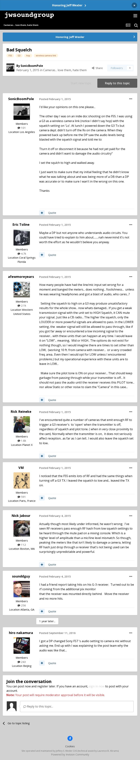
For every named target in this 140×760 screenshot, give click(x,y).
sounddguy (21, 576)
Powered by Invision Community (70, 754)
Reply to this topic (117, 83)
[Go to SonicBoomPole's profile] (10, 68)
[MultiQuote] (42, 212)
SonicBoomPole (32, 66)
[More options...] (130, 99)
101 (23, 127)
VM (21, 467)
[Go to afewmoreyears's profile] (21, 289)
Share (98, 68)
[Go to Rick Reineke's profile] (21, 424)
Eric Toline (21, 224)
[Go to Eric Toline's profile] (21, 237)
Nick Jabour (20, 515)
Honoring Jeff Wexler (67, 5)
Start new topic (81, 83)
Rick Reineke (21, 411)
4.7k (23, 253)
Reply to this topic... (39, 706)
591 (23, 496)
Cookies (70, 746)
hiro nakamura (21, 633)
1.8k (23, 440)
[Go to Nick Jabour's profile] (21, 528)
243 (23, 662)
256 (23, 605)
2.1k (23, 305)
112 (23, 544)
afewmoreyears (21, 276)
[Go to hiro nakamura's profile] (21, 645)
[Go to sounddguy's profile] (21, 589)
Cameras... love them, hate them (65, 70)
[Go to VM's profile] (21, 480)
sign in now (96, 686)
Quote (52, 212)
